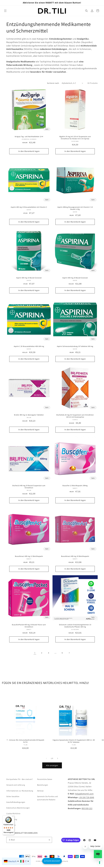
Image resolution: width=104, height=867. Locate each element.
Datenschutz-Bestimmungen (18, 808)
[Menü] (12, 816)
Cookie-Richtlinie (13, 813)
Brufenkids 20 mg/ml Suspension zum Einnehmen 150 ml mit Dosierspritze (75, 416)
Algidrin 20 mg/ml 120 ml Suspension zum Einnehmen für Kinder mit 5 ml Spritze (75, 138)
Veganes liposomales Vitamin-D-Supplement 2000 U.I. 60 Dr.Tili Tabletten (74, 741)
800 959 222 (87, 808)
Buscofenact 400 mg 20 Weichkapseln (75, 556)
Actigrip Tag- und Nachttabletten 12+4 (29, 137)
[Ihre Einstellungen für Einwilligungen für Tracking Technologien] (99, 862)
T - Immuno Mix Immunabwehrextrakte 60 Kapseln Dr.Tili (25, 741)
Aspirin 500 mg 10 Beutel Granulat (29, 278)
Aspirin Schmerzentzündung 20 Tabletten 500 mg (75, 346)
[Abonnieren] (49, 840)
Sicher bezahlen (12, 796)
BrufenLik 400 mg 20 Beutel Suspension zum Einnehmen (28, 487)
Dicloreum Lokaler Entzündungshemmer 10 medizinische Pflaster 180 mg (75, 626)
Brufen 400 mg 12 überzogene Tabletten (29, 415)
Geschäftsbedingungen (15, 802)
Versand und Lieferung (15, 785)
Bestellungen (42, 785)
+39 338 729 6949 (86, 797)
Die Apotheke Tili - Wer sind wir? (19, 779)
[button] (5, 11)
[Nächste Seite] (69, 653)
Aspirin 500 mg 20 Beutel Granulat (75, 278)
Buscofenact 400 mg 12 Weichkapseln (29, 556)
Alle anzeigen (52, 765)
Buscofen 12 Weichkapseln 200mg (75, 486)
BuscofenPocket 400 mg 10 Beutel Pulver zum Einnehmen (29, 626)
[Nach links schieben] (46, 758)
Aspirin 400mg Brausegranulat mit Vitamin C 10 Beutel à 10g (75, 208)
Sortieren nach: (53, 83)
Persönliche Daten (44, 779)
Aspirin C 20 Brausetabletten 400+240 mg (29, 346)
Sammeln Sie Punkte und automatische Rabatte (47, 798)
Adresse (40, 791)
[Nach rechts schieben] (57, 758)
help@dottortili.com (84, 793)
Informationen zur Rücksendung (19, 791)
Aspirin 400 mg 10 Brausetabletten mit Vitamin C (29, 207)
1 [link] (34, 652)
